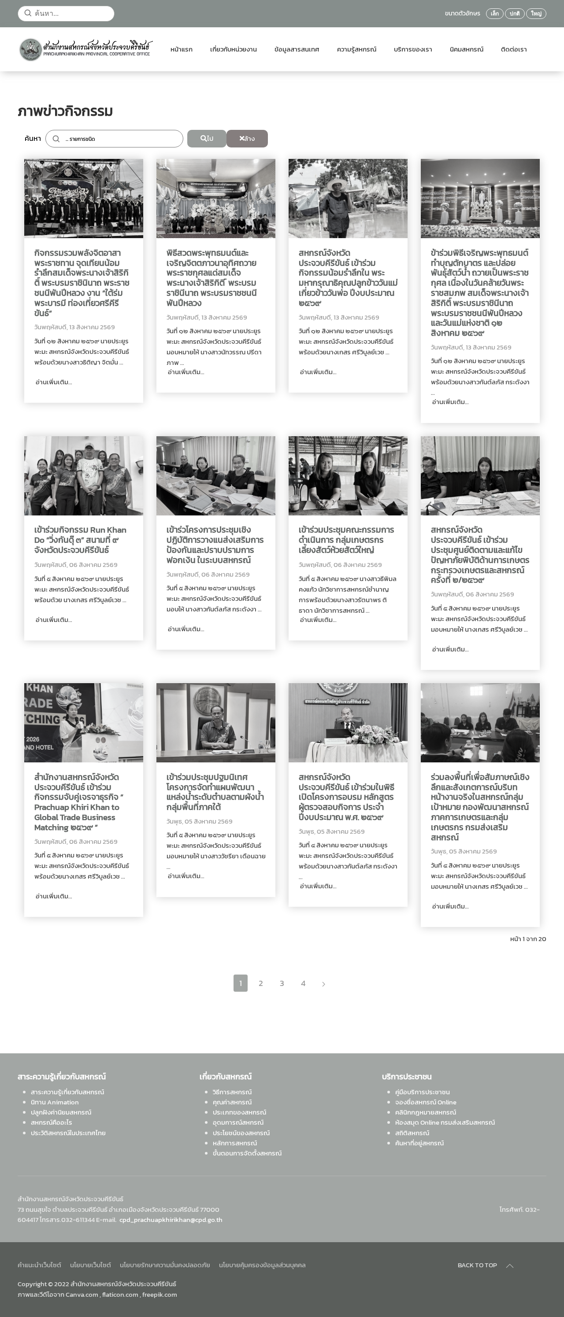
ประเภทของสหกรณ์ (239, 1112)
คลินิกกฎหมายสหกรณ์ (425, 1112)
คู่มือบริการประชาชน (422, 1092)
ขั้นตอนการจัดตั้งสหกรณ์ (247, 1153)
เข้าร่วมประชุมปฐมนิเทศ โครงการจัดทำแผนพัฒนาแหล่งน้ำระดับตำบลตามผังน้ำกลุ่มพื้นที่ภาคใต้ (215, 793)
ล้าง (249, 138)
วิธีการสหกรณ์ (232, 1092)
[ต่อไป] (323, 983)
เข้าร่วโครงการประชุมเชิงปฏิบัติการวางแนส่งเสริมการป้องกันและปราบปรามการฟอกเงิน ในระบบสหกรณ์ (215, 545)
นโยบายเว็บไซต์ (90, 1265)
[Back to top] (510, 1266)
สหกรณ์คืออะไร (51, 1122)
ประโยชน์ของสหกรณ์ (241, 1133)
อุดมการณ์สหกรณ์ (238, 1122)
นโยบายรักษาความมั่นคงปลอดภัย (165, 1265)
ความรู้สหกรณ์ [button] (356, 49)
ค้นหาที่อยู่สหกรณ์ (419, 1143)
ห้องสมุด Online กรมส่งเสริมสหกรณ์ (445, 1122)
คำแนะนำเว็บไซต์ (39, 1265)
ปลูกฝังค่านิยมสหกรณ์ (61, 1112)
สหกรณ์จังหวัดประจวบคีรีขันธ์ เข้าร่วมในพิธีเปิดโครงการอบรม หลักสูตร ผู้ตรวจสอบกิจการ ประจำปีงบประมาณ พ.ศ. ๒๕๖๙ (346, 798)
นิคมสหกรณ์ (466, 49)
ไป (210, 138)
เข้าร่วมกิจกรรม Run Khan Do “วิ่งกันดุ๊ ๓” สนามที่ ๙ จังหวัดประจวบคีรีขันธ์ (80, 540)
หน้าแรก (182, 49)
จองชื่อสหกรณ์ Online (425, 1102)
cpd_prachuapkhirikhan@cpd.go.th (171, 1219)
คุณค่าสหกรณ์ (232, 1102)
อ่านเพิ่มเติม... (53, 382)
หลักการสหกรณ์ (235, 1143)
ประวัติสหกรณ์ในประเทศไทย (68, 1133)
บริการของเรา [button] (413, 49)
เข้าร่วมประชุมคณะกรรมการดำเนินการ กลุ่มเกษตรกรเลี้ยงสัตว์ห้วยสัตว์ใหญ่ (346, 540)
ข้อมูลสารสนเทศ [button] (297, 49)
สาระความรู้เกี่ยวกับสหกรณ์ (67, 1092)
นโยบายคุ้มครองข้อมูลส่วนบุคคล (262, 1265)
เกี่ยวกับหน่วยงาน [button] (233, 49)
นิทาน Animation (55, 1102)
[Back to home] (85, 49)
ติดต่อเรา (514, 49)
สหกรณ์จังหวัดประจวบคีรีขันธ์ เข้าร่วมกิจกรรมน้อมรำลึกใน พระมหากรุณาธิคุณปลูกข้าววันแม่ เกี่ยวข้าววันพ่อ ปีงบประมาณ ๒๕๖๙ (348, 278)
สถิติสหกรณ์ (412, 1133)
